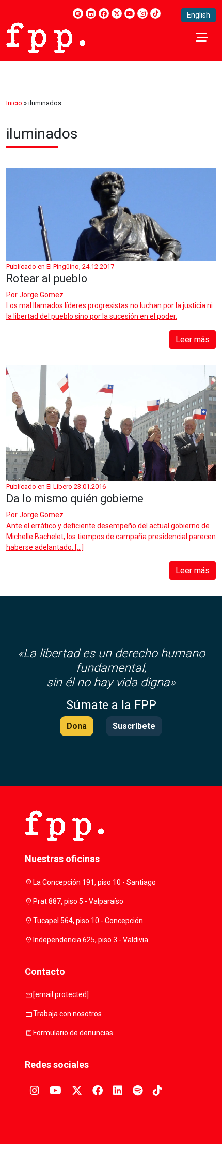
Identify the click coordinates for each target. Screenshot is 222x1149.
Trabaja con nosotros (67, 1013)
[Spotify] (78, 13)
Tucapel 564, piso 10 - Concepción (88, 920)
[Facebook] (104, 13)
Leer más (193, 339)
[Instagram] (142, 13)
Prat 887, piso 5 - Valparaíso (78, 901)
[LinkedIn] (91, 13)
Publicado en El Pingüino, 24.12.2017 (60, 266)
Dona (77, 726)
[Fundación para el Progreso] (45, 37)
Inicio (14, 103)
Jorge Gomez (41, 294)
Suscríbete (134, 726)
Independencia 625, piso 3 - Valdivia (90, 940)
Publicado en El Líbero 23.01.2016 (56, 487)
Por (35, 294)
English (198, 15)
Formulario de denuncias (73, 1033)
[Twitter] (117, 13)
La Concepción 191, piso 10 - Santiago (94, 882)
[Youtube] (129, 13)
